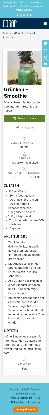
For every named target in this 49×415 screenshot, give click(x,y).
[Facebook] (17, 15)
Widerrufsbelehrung (22, 397)
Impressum (34, 402)
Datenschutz (18, 402)
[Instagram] (21, 15)
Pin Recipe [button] (26, 127)
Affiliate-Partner (30, 389)
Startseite (7, 33)
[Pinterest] (28, 15)
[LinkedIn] (31, 15)
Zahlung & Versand (26, 393)
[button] (45, 23)
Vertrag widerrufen (26, 409)
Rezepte (19, 33)
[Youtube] (24, 15)
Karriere (14, 389)
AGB (38, 397)
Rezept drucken (26, 118)
